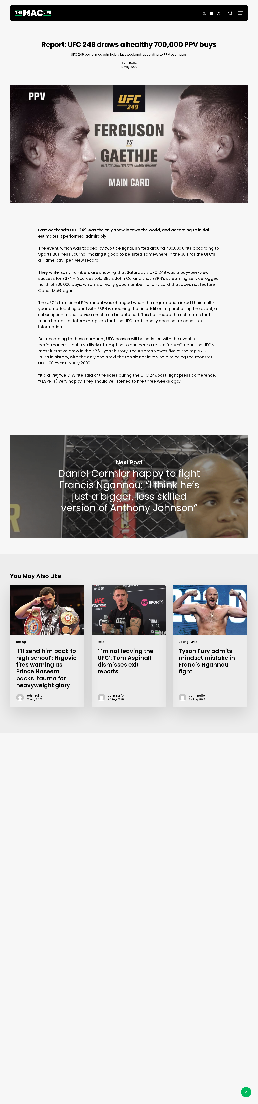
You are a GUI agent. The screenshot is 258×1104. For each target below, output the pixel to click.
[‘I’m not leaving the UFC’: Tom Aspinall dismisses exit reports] (129, 646)
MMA (101, 642)
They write (48, 272)
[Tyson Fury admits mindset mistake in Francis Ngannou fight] (210, 646)
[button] (240, 13)
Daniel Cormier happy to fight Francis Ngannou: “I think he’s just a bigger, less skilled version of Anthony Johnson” (129, 486)
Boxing (21, 642)
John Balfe (129, 63)
